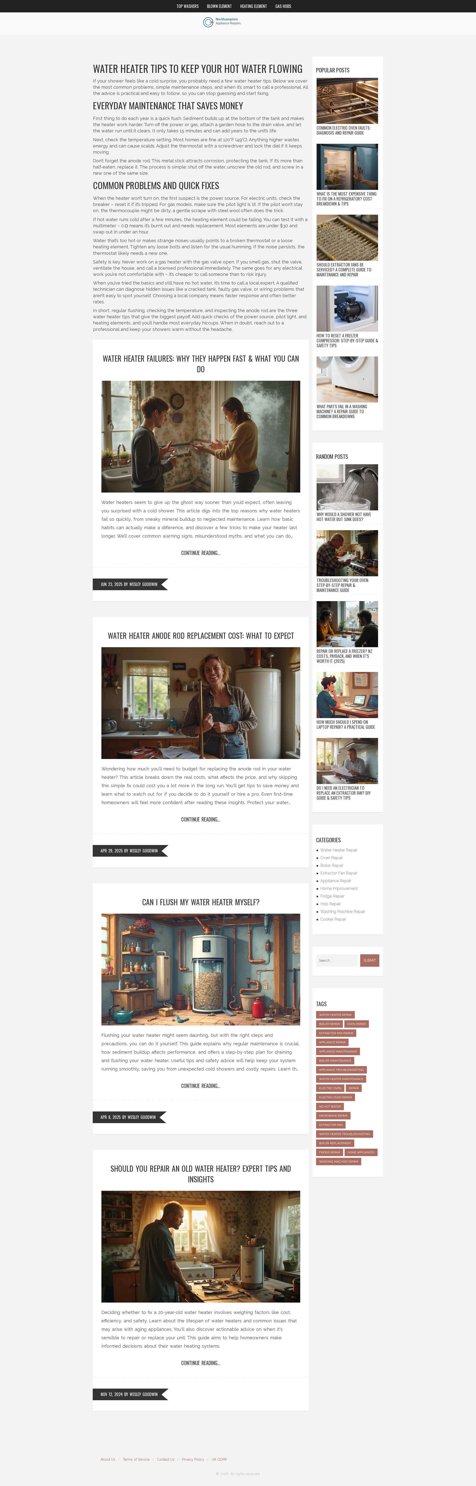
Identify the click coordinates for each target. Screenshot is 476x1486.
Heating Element (253, 6)
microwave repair (333, 1115)
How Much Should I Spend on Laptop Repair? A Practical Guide (346, 724)
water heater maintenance (341, 1079)
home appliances (361, 1152)
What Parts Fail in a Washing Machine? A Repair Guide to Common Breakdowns (342, 411)
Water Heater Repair (338, 850)
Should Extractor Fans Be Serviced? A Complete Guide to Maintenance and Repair (344, 269)
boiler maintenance (335, 1060)
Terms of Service (136, 1459)
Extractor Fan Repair (338, 873)
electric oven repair (335, 1097)
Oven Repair (331, 857)
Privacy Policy (193, 1459)
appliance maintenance (338, 1051)
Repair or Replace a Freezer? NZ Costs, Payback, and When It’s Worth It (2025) (344, 656)
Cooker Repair (333, 919)
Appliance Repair (335, 880)
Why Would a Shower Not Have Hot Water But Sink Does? (344, 517)
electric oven (330, 1088)
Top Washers (188, 6)
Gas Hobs (283, 6)
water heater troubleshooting (344, 1134)
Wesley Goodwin (143, 584)
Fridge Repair (332, 896)
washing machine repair (338, 1161)
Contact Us (166, 1459)
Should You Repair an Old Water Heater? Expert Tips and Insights (201, 1174)
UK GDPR (219, 1459)
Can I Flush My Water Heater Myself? (201, 901)
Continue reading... (200, 552)
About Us (107, 1459)
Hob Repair (330, 904)
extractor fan (331, 1125)
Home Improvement (339, 888)
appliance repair (332, 1042)
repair (354, 1088)
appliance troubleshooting (341, 1070)
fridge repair (329, 1152)
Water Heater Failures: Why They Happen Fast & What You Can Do (201, 364)
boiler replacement (335, 1143)
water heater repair (335, 1015)
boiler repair (329, 1024)
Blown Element (219, 6)
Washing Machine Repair (342, 911)
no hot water (330, 1106)
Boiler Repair (331, 865)
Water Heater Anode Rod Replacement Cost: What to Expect (201, 635)
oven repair (356, 1024)
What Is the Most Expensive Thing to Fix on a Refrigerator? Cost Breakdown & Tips (347, 198)
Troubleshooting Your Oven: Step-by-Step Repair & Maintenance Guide (343, 585)
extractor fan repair (336, 1033)
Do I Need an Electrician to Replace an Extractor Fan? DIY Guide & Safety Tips (344, 793)
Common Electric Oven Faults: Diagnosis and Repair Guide (343, 130)
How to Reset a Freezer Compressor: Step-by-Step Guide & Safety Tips (347, 340)
